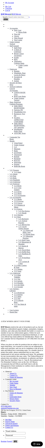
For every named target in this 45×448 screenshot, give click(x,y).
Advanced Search (11, 423)
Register (4, 441)
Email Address (10, 431)
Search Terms (10, 422)
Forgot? (9, 441)
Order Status (14, 383)
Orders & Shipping (16, 377)
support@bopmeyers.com (10, 408)
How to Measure (15, 389)
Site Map (8, 420)
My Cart (8, 6)
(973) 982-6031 (6, 406)
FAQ (11, 395)
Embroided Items (15, 397)
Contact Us (13, 375)
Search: (5, 17)
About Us (13, 373)
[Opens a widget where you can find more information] (37, 444)
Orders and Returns (12, 425)
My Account (9, 3)
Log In (7, 10)
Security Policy (15, 401)
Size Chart (13, 387)
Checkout (8, 8)
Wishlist (12, 385)
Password (9, 435)
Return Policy (14, 399)
